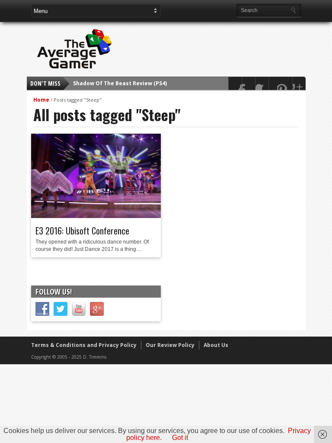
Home (41, 99)
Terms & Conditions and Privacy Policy (84, 345)
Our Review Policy (170, 345)
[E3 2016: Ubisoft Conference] (96, 215)
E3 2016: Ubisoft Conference (82, 230)
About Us (216, 345)
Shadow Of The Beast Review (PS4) (120, 83)
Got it (180, 437)
